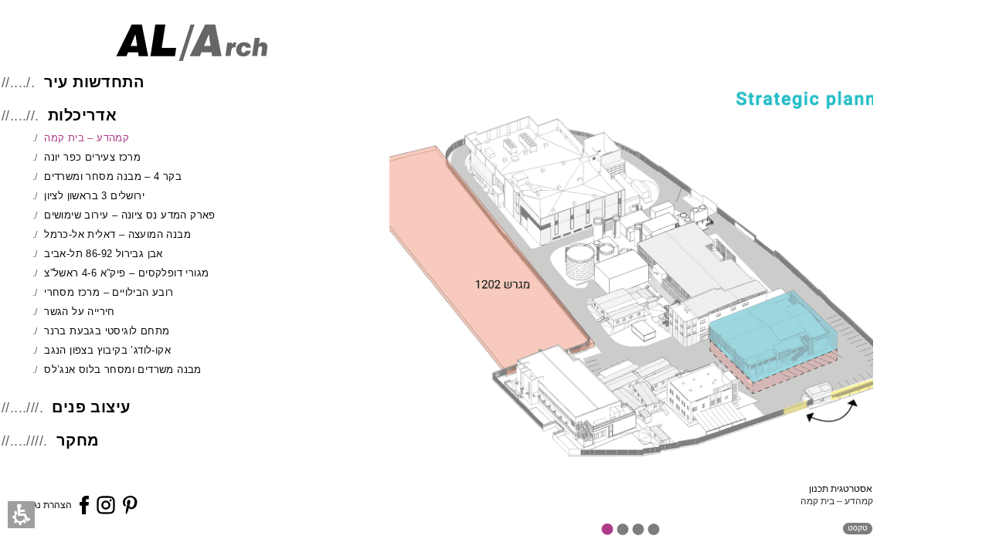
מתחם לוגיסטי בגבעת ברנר (106, 331)
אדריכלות (82, 115)
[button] (21, 514)
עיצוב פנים (91, 406)
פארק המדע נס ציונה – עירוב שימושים (130, 215)
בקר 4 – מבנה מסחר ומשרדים (113, 176)
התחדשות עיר (94, 81)
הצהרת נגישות (43, 505)
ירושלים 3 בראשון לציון (94, 196)
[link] (84, 510)
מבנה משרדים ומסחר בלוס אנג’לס (123, 369)
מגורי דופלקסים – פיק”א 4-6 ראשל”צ (126, 273)
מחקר (78, 440)
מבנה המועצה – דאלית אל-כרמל (117, 234)
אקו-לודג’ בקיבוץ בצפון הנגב (107, 350)
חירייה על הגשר (79, 311)
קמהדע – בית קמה (86, 138)
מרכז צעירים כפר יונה (92, 157)
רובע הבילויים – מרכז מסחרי (108, 292)
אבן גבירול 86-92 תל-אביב (103, 253)
